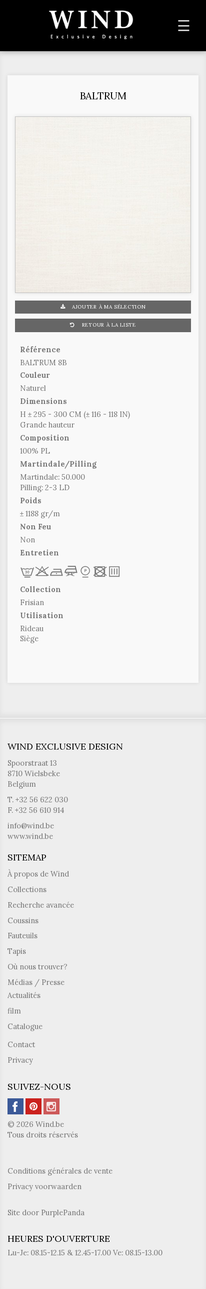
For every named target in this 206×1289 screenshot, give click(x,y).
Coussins (23, 920)
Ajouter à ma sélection (108, 307)
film (14, 1011)
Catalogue (25, 1026)
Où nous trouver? (38, 966)
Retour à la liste (108, 325)
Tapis (17, 951)
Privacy (20, 1060)
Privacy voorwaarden (45, 1186)
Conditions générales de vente (60, 1171)
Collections (27, 889)
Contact (21, 1044)
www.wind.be (30, 836)
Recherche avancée (41, 905)
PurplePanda (62, 1212)
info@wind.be (31, 825)
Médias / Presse (36, 982)
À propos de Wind (38, 874)
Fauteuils (23, 935)
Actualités (24, 995)
